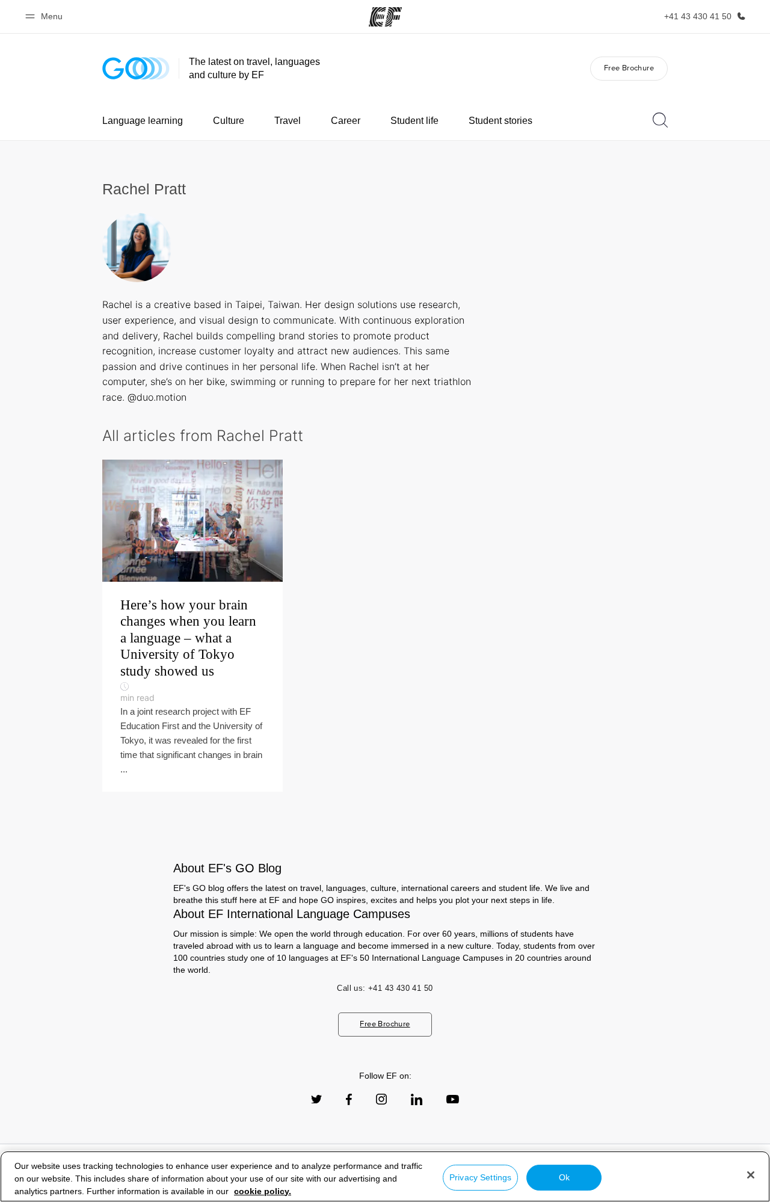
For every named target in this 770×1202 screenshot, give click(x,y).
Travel (287, 121)
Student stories (500, 121)
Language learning (142, 121)
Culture (228, 121)
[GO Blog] (136, 68)
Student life (414, 121)
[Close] (751, 1175)
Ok (564, 1177)
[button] (45, 16)
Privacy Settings (480, 1177)
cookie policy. (262, 1191)
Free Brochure (629, 67)
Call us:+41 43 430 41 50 (385, 988)
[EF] (385, 16)
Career (345, 121)
